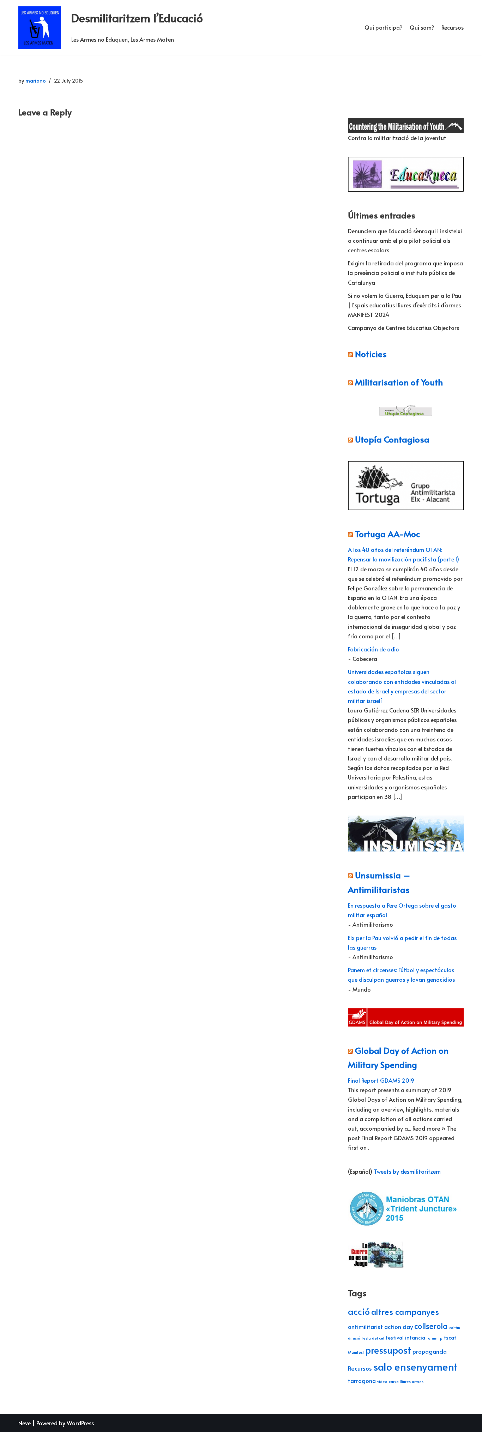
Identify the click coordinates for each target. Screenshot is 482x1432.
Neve (24, 1423)
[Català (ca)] (351, 78)
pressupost (388, 1349)
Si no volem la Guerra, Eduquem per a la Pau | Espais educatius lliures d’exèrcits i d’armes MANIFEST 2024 (404, 304)
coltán (454, 1327)
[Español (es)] (351, 92)
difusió (354, 1338)
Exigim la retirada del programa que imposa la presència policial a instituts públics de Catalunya (405, 272)
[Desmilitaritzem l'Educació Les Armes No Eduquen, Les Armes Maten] (39, 27)
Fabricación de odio (373, 649)
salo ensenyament (415, 1366)
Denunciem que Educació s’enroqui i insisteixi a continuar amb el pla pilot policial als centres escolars (405, 240)
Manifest (356, 1352)
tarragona (362, 1380)
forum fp (434, 1338)
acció (359, 1311)
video (382, 1381)
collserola (431, 1325)
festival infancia (405, 1337)
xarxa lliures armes (406, 1381)
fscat (450, 1337)
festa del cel (373, 1338)
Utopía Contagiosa (392, 439)
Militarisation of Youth (399, 382)
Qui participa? (383, 27)
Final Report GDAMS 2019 (381, 1080)
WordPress (80, 1423)
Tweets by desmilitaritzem (407, 1171)
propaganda (429, 1351)
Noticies (371, 354)
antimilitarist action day (380, 1326)
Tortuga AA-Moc (387, 534)
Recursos (452, 27)
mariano (35, 80)
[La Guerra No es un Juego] (376, 1266)
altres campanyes (405, 1311)
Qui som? (422, 27)
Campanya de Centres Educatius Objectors (403, 327)
